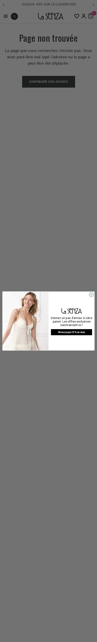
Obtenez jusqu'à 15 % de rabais (71, 332)
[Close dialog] (91, 295)
